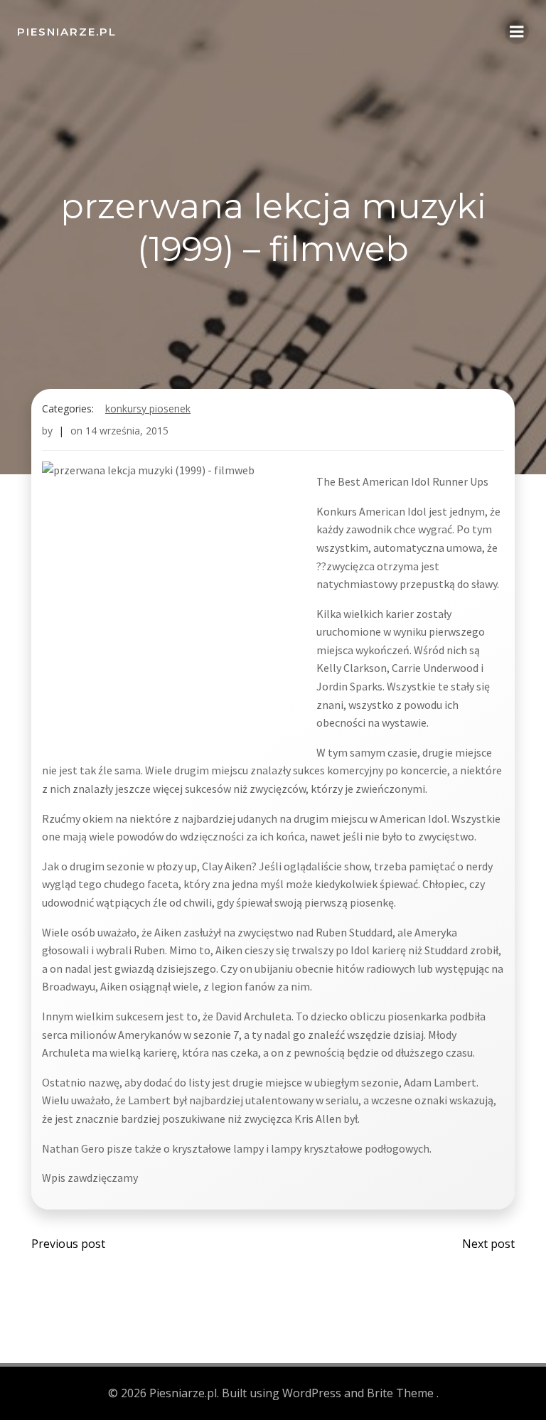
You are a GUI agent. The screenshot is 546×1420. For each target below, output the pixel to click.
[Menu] (517, 32)
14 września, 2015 (126, 430)
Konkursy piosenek (148, 408)
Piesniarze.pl (67, 31)
